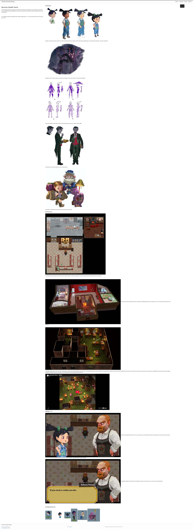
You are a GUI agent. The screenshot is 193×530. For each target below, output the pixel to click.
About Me (189, 1)
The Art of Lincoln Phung (8, 1)
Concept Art (181, 1)
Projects (176, 1)
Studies (185, 1)
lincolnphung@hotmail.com (6, 527)
